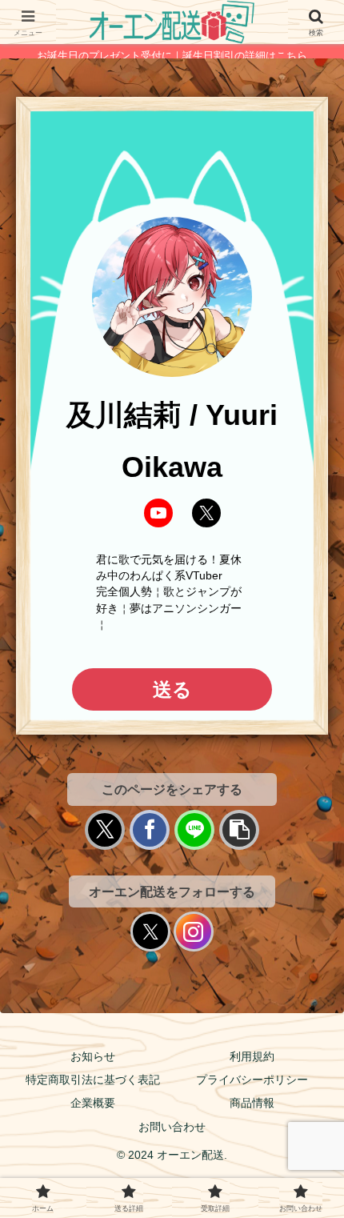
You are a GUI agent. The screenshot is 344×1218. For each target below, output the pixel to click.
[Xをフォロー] (150, 931)
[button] (239, 830)
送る (172, 689)
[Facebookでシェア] (150, 830)
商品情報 (252, 1102)
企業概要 (92, 1102)
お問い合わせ (172, 1126)
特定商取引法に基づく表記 (93, 1079)
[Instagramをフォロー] (194, 931)
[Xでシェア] (105, 830)
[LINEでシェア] (194, 830)
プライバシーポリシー (252, 1079)
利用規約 (252, 1056)
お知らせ (92, 1056)
